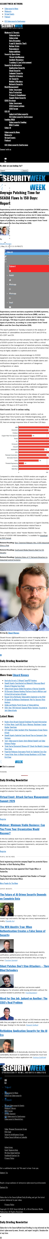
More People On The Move (9, 883)
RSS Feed (8, 1131)
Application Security (17, 68)
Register (3, 819)
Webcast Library (10, 1108)
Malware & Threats (12, 32)
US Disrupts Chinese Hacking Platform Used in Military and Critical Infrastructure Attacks (25, 692)
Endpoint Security (16, 73)
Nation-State (14, 46)
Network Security (16, 84)
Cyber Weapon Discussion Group (16, 1129)
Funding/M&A (10, 119)
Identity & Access (16, 76)
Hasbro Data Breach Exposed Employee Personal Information (26, 721)
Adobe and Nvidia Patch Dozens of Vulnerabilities (22, 705)
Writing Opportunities (12, 1152)
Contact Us (4, 1187)
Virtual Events (9, 14)
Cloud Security (14, 70)
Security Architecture (13, 65)
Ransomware (14, 48)
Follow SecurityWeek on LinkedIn (16, 1137)
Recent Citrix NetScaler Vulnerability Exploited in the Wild (25, 696)
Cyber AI (8, 127)
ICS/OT (7, 111)
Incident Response (16, 59)
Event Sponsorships (11, 1150)
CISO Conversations (16, 106)
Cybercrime (13, 38)
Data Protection (15, 92)
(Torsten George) (11, 960)
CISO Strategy (10, 100)
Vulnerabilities (14, 51)
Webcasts (8, 11)
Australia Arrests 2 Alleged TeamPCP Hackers (21, 680)
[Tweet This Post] (27, 253)
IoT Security (14, 78)
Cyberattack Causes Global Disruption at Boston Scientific (25, 688)
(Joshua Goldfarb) (39, 1057)
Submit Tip (4, 1172)
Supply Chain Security (17, 97)
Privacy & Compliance (17, 95)
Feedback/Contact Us (12, 1155)
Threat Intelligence (16, 57)
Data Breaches (15, 40)
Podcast (7, 16)
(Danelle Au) (9, 921)
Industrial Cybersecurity (18, 114)
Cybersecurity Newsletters (14, 1119)
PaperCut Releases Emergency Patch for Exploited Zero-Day (25, 751)
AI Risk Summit (10, 1113)
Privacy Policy (9, 1158)
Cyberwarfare (14, 35)
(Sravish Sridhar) (32, 1025)
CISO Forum (13, 108)
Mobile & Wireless (16, 81)
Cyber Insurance (15, 89)
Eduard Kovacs (5, 243)
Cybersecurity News (11, 8)
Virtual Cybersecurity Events (14, 1105)
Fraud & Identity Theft (18, 43)
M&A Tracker (14, 125)
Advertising (9, 1147)
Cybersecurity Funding (17, 122)
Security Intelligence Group (14, 1134)
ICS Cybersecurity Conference (15, 21)
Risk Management (11, 87)
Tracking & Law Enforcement (20, 62)
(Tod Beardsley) (31, 992)
